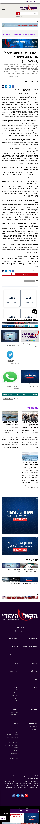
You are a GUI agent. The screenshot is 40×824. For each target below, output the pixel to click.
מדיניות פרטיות (13, 647)
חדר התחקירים (14, 753)
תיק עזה (16, 750)
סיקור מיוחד (14, 732)
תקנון (35, 679)
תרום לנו (34, 671)
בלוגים (16, 724)
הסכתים (15, 710)
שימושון (34, 663)
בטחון (16, 690)
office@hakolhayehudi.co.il (20, 631)
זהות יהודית (15, 692)
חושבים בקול (14, 715)
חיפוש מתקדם (20, 16)
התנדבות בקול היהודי (30, 647)
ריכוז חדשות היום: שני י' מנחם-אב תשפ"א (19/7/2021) (19, 34)
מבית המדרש (32, 724)
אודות (16, 663)
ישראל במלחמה (13, 740)
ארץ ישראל (15, 695)
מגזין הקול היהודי (13, 742)
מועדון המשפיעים (31, 655)
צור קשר (15, 679)
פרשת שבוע (33, 726)
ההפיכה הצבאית (13, 758)
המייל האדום (14, 671)
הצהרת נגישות (13, 639)
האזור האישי (33, 639)
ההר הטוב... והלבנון (12, 734)
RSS (35, 687)
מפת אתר (34, 710)
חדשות (30, 32)
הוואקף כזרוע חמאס (12, 737)
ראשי (36, 32)
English (16, 701)
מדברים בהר (14, 712)
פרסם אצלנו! (14, 655)
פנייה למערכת (26, 274)
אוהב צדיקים (33, 729)
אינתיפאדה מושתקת (12, 756)
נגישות (2, 818)
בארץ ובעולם (14, 698)
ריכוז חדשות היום (20, 32)
